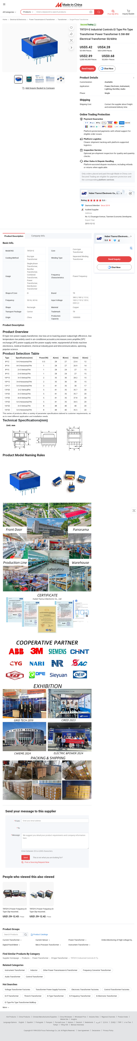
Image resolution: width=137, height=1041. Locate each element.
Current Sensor (42, 940)
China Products (24, 1017)
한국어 (105, 1022)
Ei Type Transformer (55, 996)
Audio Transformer (12, 976)
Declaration (96, 1030)
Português (39, 1022)
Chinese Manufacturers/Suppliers (45, 1017)
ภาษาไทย (127, 1022)
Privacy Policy (108, 1030)
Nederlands (89, 1022)
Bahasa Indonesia (77, 1025)
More (5, 1007)
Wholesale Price (80, 1017)
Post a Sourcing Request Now (35, 862)
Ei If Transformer (12, 996)
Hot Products (11, 1017)
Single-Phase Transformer (79, 19)
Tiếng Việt (64, 1025)
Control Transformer (34, 976)
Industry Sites (94, 1017)
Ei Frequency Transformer (80, 996)
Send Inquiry (88, 68)
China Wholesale (66, 1017)
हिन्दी (119, 1022)
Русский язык (60, 1022)
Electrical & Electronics (18, 19)
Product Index (123, 1017)
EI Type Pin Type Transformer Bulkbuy (20, 1002)
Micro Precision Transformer (47, 944)
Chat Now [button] (108, 68)
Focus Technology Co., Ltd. (51, 1030)
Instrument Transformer (78, 944)
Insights (74, 1019)
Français (49, 1022)
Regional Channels (108, 1017)
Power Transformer (76, 940)
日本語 (113, 1022)
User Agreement (83, 1030)
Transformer (62, 19)
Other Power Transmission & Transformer (60, 970)
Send (26, 857)
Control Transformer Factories (116, 989)
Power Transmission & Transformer (42, 19)
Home (5, 19)
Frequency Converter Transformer (97, 970)
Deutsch (79, 1022)
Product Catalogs (40, 934)
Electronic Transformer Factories (85, 989)
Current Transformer (11, 940)
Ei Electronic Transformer (106, 996)
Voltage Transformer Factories (17, 989)
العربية (98, 1022)
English (21, 1022)
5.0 (106, 240)
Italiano (70, 1022)
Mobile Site (64, 1019)
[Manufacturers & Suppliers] (68, 4)
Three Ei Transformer (32, 996)
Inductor (33, 970)
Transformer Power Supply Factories (51, 989)
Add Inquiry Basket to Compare (40, 88)
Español (30, 1022)
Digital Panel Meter (10, 944)
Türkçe (55, 1025)
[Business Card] (131, 247)
